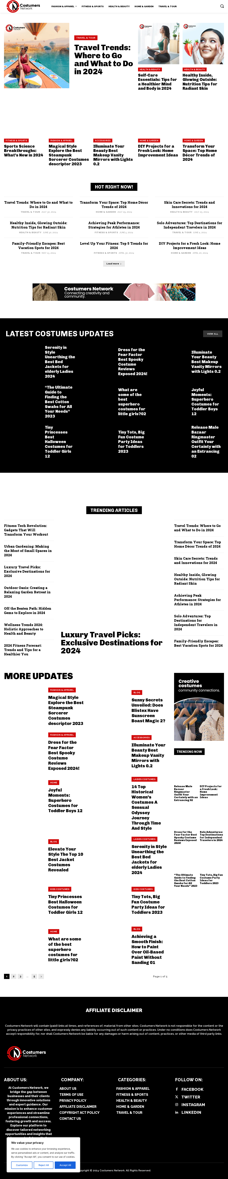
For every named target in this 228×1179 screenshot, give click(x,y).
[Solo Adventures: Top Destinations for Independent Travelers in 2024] (212, 817)
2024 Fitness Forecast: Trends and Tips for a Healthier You (23, 649)
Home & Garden (149, 140)
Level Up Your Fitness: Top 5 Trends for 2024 (114, 245)
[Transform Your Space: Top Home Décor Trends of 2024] (203, 114)
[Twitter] (177, 1097)
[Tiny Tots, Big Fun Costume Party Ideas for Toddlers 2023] (96, 441)
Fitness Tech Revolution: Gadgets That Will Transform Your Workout (26, 529)
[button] (222, 6)
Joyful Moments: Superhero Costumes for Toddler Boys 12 (205, 401)
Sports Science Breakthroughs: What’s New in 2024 (23, 150)
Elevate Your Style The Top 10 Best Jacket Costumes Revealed (65, 860)
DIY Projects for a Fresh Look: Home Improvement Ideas (158, 150)
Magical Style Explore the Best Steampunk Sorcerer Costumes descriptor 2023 (69, 155)
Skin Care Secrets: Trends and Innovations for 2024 (189, 204)
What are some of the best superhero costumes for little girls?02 (132, 401)
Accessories (103, 140)
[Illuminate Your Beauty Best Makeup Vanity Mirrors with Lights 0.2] (114, 114)
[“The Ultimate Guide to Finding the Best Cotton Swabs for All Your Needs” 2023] (23, 401)
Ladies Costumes (145, 779)
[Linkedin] (177, 1112)
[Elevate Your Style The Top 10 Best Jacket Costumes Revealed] (24, 856)
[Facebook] (177, 1089)
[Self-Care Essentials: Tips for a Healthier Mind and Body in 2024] (158, 43)
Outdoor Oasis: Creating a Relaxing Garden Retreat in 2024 (27, 592)
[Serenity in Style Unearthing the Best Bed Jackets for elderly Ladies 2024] (23, 361)
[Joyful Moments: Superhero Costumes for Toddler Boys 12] (169, 401)
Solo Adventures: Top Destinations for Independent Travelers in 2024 (189, 225)
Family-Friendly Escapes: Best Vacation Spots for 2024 (38, 245)
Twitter (190, 1097)
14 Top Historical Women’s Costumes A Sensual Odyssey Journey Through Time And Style (146, 807)
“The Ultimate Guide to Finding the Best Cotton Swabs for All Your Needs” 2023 (58, 402)
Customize (22, 1165)
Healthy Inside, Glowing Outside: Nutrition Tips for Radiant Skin (200, 82)
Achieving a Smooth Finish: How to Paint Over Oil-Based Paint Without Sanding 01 (148, 949)
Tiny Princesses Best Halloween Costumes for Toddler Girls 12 (59, 442)
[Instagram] (177, 1105)
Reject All (44, 1165)
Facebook (192, 1089)
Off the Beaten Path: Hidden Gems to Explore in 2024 (27, 610)
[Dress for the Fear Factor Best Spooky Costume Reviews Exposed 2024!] (96, 361)
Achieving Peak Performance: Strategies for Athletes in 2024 (114, 225)
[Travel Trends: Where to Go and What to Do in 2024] (36, 55)
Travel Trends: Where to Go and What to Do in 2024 (103, 59)
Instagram (193, 1104)
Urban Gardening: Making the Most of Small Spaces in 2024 (28, 550)
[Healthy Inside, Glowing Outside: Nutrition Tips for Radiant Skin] (203, 43)
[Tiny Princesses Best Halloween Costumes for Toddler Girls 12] (23, 441)
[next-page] (41, 976)
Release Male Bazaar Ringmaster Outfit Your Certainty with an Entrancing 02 (206, 442)
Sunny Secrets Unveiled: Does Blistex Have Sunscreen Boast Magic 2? (148, 710)
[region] (43, 1154)
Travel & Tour (85, 38)
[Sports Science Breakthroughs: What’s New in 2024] (24, 114)
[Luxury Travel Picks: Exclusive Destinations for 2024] (114, 573)
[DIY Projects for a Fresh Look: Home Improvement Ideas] (158, 114)
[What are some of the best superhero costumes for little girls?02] (96, 401)
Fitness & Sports (16, 140)
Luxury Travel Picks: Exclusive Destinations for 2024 (27, 571)
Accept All (65, 1165)
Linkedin (191, 1112)
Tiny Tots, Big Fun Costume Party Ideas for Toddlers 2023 (131, 442)
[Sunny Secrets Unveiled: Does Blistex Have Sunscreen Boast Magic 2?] (107, 707)
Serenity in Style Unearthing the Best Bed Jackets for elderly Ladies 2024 (60, 362)
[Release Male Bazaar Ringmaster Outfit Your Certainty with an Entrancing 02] (169, 441)
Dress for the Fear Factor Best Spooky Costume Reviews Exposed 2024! (132, 361)
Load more (112, 264)
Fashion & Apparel (61, 140)
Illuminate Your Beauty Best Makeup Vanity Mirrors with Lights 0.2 (113, 155)
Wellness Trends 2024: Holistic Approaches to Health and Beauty (23, 629)
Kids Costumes (59, 889)
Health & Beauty (150, 69)
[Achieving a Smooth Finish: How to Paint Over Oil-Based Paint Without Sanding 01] (107, 946)
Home (53, 782)
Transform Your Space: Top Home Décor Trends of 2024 (200, 153)
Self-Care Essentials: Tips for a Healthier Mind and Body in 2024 (157, 82)
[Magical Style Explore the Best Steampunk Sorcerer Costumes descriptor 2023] (69, 114)
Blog (137, 692)
